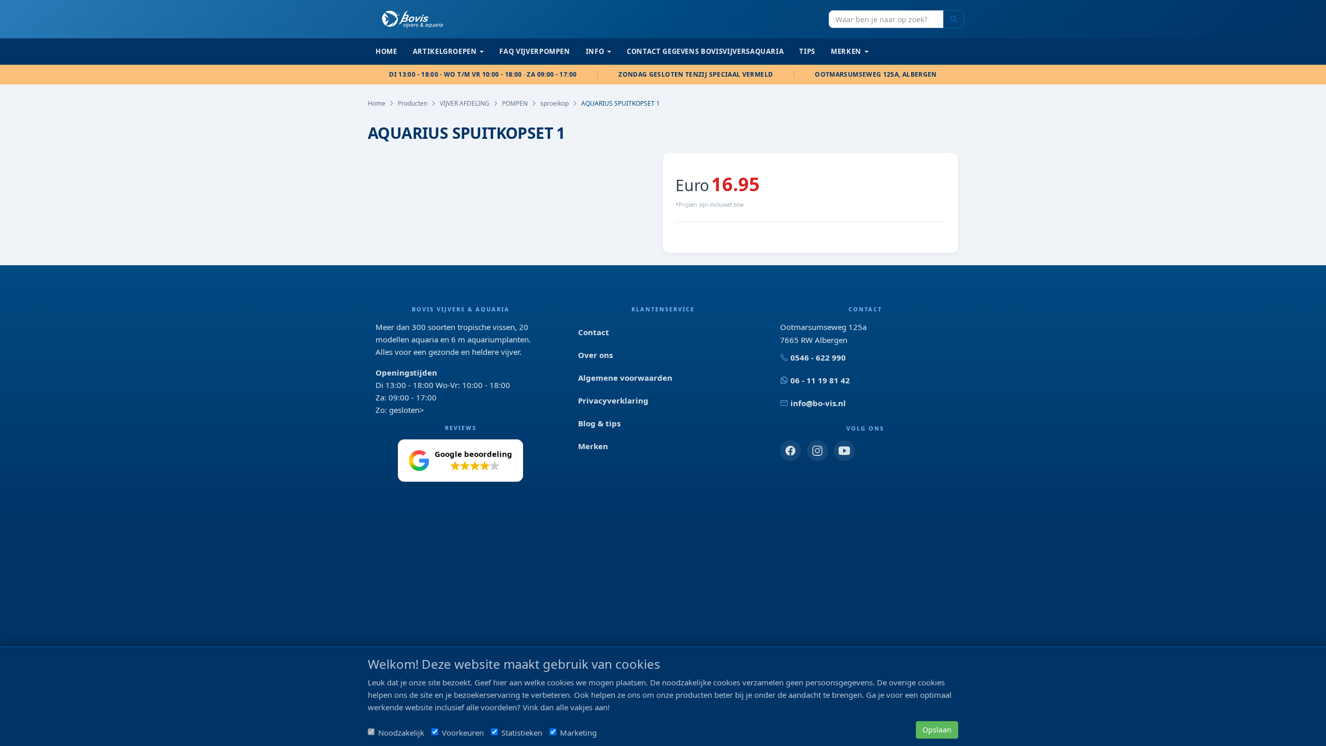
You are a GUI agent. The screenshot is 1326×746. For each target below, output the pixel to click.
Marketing (578, 732)
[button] (460, 460)
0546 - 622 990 (818, 357)
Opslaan (937, 730)
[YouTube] (844, 450)
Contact (593, 332)
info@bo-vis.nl (818, 403)
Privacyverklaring (613, 400)
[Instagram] (817, 450)
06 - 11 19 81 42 (820, 380)
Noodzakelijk (401, 732)
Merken (593, 446)
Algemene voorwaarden (625, 377)
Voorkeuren (463, 732)
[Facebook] (790, 450)
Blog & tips (599, 423)
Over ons (595, 355)
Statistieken (521, 732)
